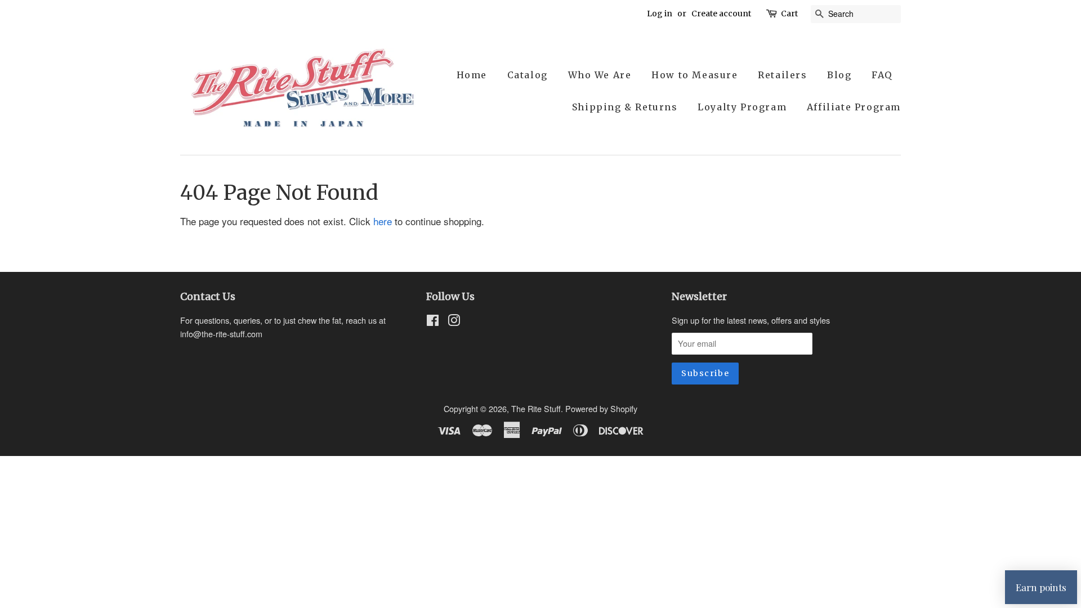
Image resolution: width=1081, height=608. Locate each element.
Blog (839, 75)
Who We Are (600, 75)
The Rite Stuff (536, 408)
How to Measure (694, 75)
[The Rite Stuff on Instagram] (454, 322)
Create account (721, 13)
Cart (789, 13)
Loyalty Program (742, 107)
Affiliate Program (854, 107)
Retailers (782, 75)
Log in (659, 13)
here (382, 221)
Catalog (527, 75)
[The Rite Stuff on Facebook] (432, 322)
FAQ (882, 75)
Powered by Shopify (601, 408)
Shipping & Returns (625, 107)
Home (472, 75)
